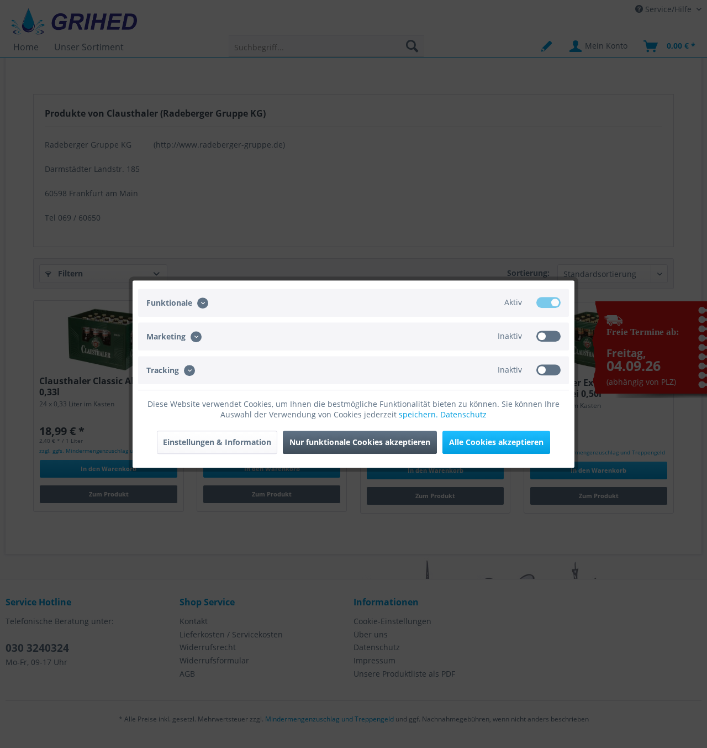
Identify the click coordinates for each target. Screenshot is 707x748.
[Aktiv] (548, 302)
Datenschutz (463, 414)
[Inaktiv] (548, 336)
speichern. (419, 414)
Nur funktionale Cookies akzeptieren (359, 442)
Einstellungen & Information (217, 442)
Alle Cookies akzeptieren (496, 442)
